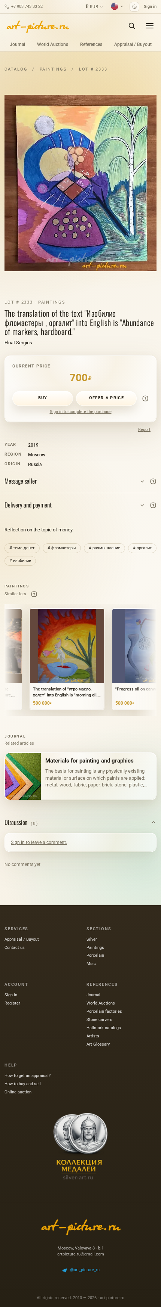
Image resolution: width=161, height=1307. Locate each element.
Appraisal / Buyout (133, 44)
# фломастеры (62, 548)
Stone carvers (99, 1019)
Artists (92, 1036)
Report (144, 429)
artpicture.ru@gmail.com (80, 1254)
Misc (91, 963)
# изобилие (20, 560)
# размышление (104, 548)
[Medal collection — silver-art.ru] (80, 1146)
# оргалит (142, 548)
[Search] (132, 25)
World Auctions (52, 44)
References (91, 44)
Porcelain (95, 955)
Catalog (15, 69)
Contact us (14, 947)
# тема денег (22, 548)
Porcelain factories (104, 1011)
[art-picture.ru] (37, 26)
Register (12, 1003)
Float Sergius (18, 342)
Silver (91, 939)
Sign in (150, 6)
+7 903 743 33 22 (27, 6)
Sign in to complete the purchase (81, 411)
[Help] (145, 398)
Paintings (53, 69)
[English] (117, 6)
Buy (43, 397)
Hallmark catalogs (103, 1027)
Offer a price (106, 397)
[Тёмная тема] (134, 7)
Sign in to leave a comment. (39, 842)
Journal (17, 44)
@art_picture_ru (85, 1269)
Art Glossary (98, 1044)
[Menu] (150, 25)
